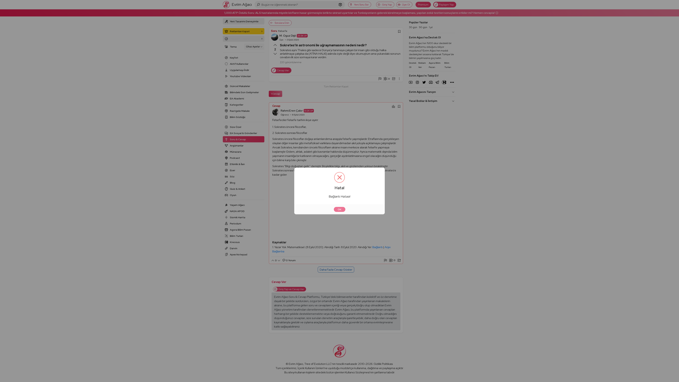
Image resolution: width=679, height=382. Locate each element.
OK (339, 209)
